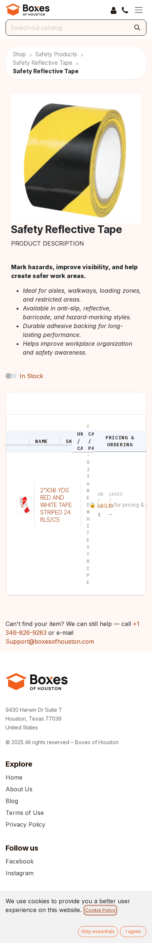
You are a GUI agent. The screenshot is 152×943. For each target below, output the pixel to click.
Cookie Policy (100, 910)
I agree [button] (133, 931)
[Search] (137, 28)
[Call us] (125, 10)
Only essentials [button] (98, 931)
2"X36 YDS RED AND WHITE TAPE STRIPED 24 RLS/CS (56, 504)
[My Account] (113, 10)
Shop (19, 54)
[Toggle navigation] (138, 10)
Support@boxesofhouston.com (50, 641)
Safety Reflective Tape (42, 62)
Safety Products (56, 54)
